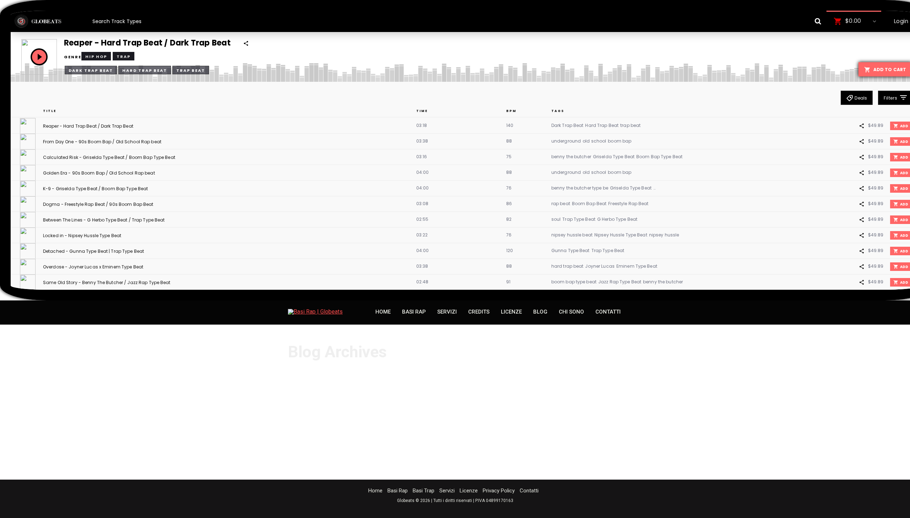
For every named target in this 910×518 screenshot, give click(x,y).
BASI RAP (414, 312)
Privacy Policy (499, 490)
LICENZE (511, 312)
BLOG (540, 312)
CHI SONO (571, 312)
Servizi (447, 490)
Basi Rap (397, 490)
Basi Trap (423, 490)
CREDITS (478, 312)
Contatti (529, 490)
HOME (383, 312)
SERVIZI (447, 312)
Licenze (469, 490)
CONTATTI (608, 312)
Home (375, 490)
